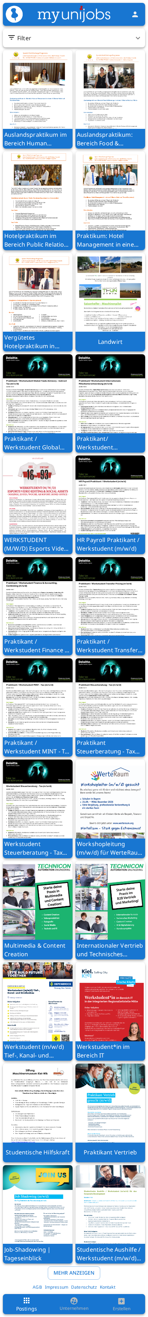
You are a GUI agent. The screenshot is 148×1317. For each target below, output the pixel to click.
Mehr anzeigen (74, 1272)
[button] (74, 38)
